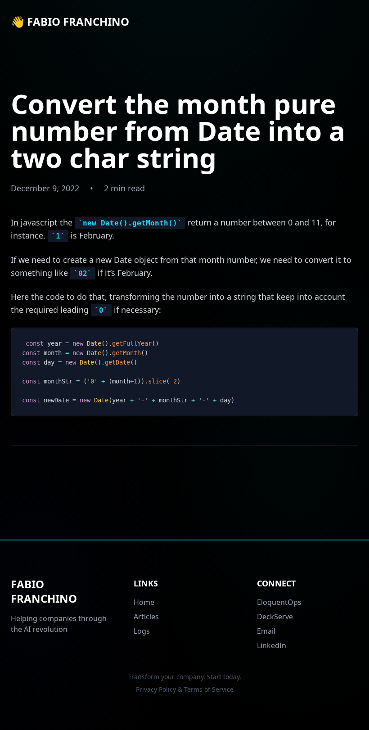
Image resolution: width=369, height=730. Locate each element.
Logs (142, 631)
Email (266, 631)
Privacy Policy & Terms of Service (185, 689)
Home (144, 602)
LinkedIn (271, 645)
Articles (146, 617)
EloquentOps (279, 602)
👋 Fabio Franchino (70, 21)
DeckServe (275, 617)
